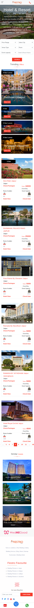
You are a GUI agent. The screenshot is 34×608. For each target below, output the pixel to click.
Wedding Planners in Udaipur (15, 571)
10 (22, 444)
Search (17, 59)
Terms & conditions (11, 547)
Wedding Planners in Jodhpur (15, 573)
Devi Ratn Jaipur (9, 181)
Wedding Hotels (21, 555)
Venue (15, 36)
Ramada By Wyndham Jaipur (14, 326)
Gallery (27, 547)
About (21, 551)
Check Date (27, 199)
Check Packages (9, 186)
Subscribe (26, 594)
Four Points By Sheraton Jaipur (15, 278)
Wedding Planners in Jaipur (14, 568)
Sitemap (26, 551)
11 (26, 444)
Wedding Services (10, 551)
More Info (7, 102)
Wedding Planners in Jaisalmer (15, 576)
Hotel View (7, 199)
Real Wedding (20, 547)
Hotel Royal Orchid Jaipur (13, 423)
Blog (17, 551)
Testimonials (12, 555)
